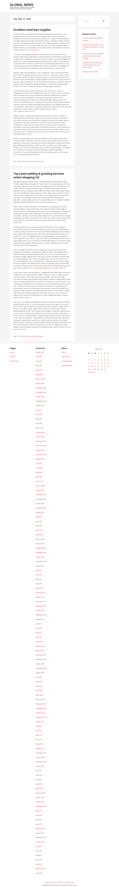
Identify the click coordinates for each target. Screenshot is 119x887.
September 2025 (41, 401)
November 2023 (41, 499)
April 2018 (39, 784)
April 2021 (39, 637)
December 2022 (41, 548)
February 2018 (40, 793)
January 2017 (40, 833)
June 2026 (39, 361)
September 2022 (41, 561)
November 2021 (41, 606)
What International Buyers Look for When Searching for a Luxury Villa (93, 47)
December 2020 (41, 655)
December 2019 (41, 704)
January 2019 (40, 748)
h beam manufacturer (32, 50)
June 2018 (39, 775)
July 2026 (39, 357)
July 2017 (39, 811)
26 (89, 369)
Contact (12, 357)
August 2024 (40, 459)
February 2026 (40, 379)
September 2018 (41, 762)
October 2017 (40, 802)
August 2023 (40, 512)
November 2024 (41, 446)
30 (101, 369)
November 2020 (41, 659)
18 (107, 363)
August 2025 (40, 406)
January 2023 (40, 544)
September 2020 (41, 668)
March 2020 (39, 695)
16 (101, 363)
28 (95, 369)
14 (95, 363)
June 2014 (39, 873)
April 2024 (39, 477)
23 (101, 366)
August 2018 (40, 766)
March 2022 (39, 588)
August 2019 (40, 722)
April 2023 (39, 530)
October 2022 (40, 557)
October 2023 (40, 504)
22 (98, 366)
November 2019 (41, 708)
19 (89, 366)
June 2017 (39, 815)
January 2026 (40, 383)
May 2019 (39, 735)
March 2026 (39, 374)
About (12, 352)
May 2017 (39, 820)
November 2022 (41, 553)
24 (104, 366)
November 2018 (41, 753)
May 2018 (39, 780)
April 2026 (39, 370)
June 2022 (39, 575)
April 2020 (39, 691)
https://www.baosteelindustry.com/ (24, 111)
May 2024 (39, 472)
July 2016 (39, 846)
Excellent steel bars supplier (32, 30)
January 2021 (40, 650)
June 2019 (39, 731)
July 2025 (39, 410)
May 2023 (39, 526)
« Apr (89, 372)
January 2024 (40, 490)
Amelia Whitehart (29, 161)
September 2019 (41, 717)
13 (92, 363)
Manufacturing (39, 161)
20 (92, 366)
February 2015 (40, 869)
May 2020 (39, 686)
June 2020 (39, 682)
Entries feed (66, 357)
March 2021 (39, 642)
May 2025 (39, 419)
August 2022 (40, 566)
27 (92, 369)
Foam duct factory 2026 (90, 72)
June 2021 (39, 628)
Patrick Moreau (28, 336)
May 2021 (39, 633)
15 (98, 363)
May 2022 (39, 579)
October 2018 (40, 757)
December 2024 (41, 441)
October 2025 (40, 397)
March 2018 (39, 788)
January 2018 (40, 797)
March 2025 (39, 428)
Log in (64, 352)
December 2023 (41, 495)
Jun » (93, 372)
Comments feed (67, 361)
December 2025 (41, 388)
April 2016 (39, 860)
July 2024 (39, 463)
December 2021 (41, 601)
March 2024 (39, 481)
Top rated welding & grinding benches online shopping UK (38, 175)
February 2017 (40, 829)
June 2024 (39, 468)
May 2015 (39, 864)
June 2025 (39, 414)
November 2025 (41, 392)
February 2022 (40, 593)
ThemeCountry (72, 885)
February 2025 (40, 432)
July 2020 (39, 677)
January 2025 (40, 437)
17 (104, 363)
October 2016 (40, 842)
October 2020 (40, 664)
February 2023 (40, 539)
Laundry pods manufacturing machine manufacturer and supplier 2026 (92, 65)
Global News (21, 4)
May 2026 (39, 365)
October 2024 (40, 450)
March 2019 (39, 744)
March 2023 (39, 535)
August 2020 (40, 673)
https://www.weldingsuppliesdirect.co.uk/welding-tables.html (48, 268)
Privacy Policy (14, 361)
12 (89, 363)
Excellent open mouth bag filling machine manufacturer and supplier (92, 56)
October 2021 (40, 610)
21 (95, 366)
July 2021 (39, 624)
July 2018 (39, 771)
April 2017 (39, 824)
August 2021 (40, 619)
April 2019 (39, 740)
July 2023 (39, 517)
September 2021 (41, 615)
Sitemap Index (70, 882)
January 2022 (40, 597)
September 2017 (41, 806)
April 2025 (39, 423)
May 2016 (39, 855)
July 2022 (39, 570)
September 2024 (41, 455)
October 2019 (40, 713)
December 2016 (41, 837)
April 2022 (39, 584)
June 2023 (39, 521)
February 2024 (40, 486)
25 (107, 366)
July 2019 (39, 726)
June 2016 (39, 851)
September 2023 (41, 508)
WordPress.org (67, 365)
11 (107, 360)
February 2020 (40, 699)
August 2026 (40, 352)
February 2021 (40, 646)
